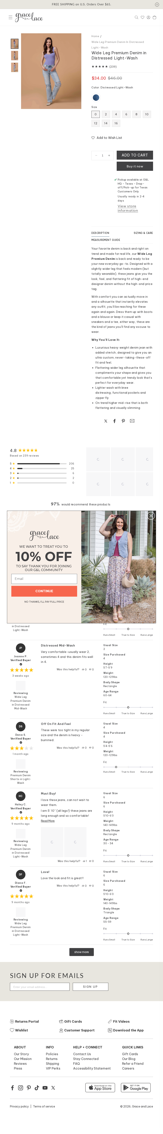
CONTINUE (44, 591)
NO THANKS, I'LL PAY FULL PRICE (44, 601)
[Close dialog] (150, 515)
